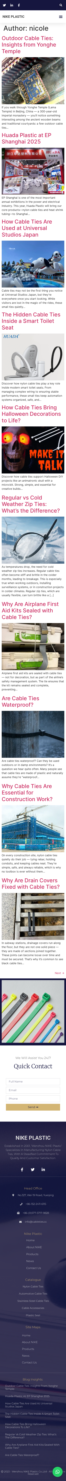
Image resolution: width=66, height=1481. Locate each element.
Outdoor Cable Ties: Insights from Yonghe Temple (29, 44)
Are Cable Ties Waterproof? (20, 701)
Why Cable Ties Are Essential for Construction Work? (27, 792)
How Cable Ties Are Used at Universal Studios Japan (27, 228)
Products (32, 1254)
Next (59, 973)
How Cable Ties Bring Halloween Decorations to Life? (31, 414)
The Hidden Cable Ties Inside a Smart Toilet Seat (31, 321)
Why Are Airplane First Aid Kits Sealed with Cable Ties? (30, 610)
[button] (60, 5)
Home (30, 1240)
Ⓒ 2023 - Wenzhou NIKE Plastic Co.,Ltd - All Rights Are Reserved (33, 1472)
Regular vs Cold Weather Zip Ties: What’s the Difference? (31, 504)
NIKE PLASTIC (13, 17)
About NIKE (34, 1247)
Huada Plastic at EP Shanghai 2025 (26, 138)
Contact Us (33, 1268)
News (30, 1261)
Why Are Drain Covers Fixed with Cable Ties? (31, 883)
